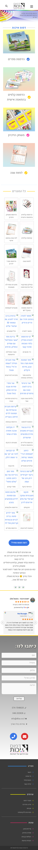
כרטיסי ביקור (27, 486)
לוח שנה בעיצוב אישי (11, 239)
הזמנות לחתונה (26, 422)
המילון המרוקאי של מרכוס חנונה (27, 286)
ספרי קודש (11, 486)
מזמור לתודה (27, 331)
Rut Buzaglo (22, 614)
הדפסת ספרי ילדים (11, 262)
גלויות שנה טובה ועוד (27, 399)
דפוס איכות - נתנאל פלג (19, 599)
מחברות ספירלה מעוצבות (11, 286)
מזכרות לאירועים (11, 375)
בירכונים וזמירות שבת (11, 399)
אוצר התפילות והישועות (11, 353)
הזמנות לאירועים (27, 528)
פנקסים (27, 507)
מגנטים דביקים (11, 442)
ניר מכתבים (27, 352)
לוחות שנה (27, 261)
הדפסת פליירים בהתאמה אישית (27, 443)
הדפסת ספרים (11, 528)
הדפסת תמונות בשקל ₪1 (26, 309)
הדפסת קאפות (11, 422)
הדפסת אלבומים (11, 507)
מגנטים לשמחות (11, 308)
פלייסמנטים (11, 331)
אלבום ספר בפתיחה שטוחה (27, 376)
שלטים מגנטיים (27, 466)
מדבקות (11, 466)
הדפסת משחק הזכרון (11, 216)
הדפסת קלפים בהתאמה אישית (27, 216)
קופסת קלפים (26, 238)
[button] (6, 6)
